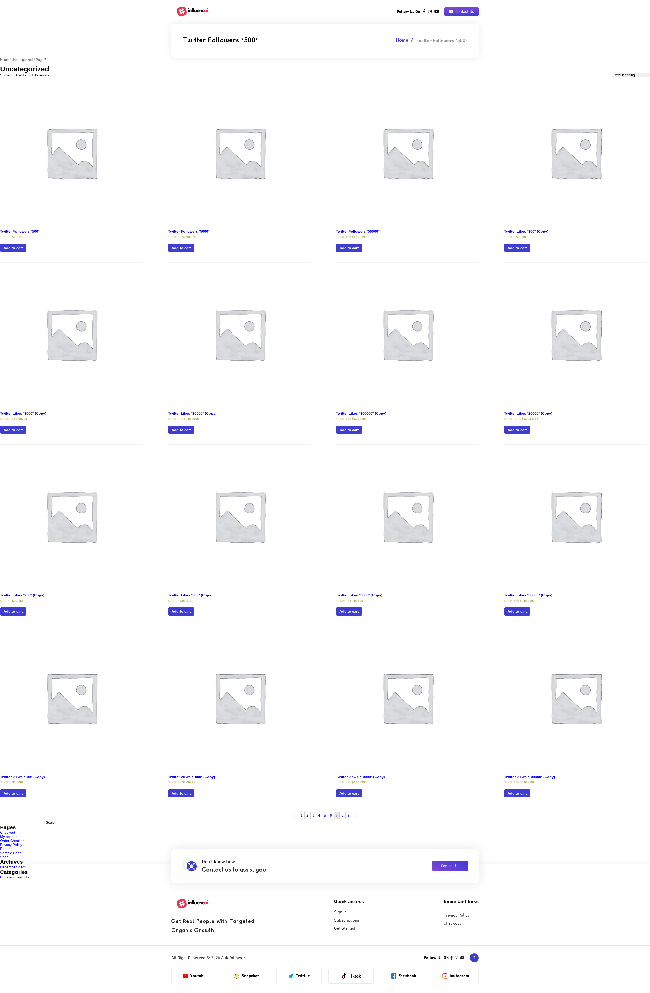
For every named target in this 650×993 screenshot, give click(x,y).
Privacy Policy (11, 845)
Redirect (6, 849)
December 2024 (13, 867)
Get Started (344, 928)
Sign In (340, 912)
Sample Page (11, 853)
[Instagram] (430, 11)
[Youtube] (436, 11)
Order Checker (12, 841)
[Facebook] (424, 11)
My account (9, 836)
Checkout (7, 832)
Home (402, 40)
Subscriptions (346, 920)
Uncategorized (22, 60)
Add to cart (13, 248)
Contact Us (464, 11)
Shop (4, 857)
